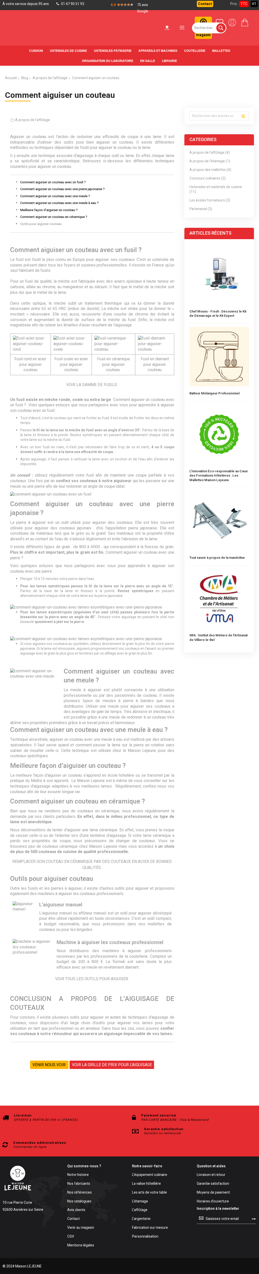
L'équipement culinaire (149, 1175)
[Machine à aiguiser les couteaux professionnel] (32, 952)
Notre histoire (78, 1175)
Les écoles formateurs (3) (209, 200)
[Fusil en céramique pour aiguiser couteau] (113, 349)
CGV (70, 1236)
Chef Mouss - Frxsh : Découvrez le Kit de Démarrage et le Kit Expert (217, 313)
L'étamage (140, 1201)
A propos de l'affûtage (50, 78)
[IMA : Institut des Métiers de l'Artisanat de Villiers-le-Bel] (219, 599)
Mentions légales (80, 1245)
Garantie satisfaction (213, 1183)
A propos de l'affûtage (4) (209, 152)
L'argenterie (141, 1219)
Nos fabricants (78, 1183)
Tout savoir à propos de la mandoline (217, 557)
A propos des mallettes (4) (210, 170)
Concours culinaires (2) (207, 178)
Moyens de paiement (213, 1192)
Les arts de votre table (149, 1192)
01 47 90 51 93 (72, 4)
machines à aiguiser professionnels (137, 951)
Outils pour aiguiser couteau (41, 223)
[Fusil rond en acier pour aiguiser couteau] (30, 349)
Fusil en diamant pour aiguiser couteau (155, 364)
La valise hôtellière (146, 1183)
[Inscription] (253, 1218)
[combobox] (209, 28)
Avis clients (76, 1210)
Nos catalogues (79, 1201)
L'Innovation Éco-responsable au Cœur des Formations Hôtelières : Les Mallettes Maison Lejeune (218, 475)
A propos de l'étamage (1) (209, 161)
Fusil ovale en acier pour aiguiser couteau (71, 364)
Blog (24, 78)
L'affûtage (139, 1210)
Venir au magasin (80, 1227)
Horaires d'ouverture (213, 1201)
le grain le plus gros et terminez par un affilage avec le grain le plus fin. (98, 653)
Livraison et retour (211, 1175)
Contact (205, 4)
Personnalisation (145, 1236)
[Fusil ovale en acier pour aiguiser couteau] (71, 349)
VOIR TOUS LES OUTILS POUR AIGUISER (92, 979)
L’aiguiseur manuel (55, 913)
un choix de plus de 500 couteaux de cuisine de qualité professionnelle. (92, 849)
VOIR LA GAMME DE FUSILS (92, 385)
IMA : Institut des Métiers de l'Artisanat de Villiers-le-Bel (218, 637)
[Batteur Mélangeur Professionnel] (219, 357)
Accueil (11, 78)
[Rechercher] (243, 116)
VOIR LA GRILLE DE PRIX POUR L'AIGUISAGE (112, 1065)
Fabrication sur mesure (150, 1227)
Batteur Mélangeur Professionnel (214, 393)
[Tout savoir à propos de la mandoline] (219, 521)
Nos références (79, 1192)
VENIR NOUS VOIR (49, 1065)
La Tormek (115, 962)
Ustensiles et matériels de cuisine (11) (215, 189)
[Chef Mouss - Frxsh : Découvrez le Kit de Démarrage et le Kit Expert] (219, 275)
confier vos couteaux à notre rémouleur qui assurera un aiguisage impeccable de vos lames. (92, 1031)
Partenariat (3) (200, 209)
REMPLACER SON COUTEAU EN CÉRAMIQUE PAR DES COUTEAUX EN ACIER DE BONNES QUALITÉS (92, 865)
